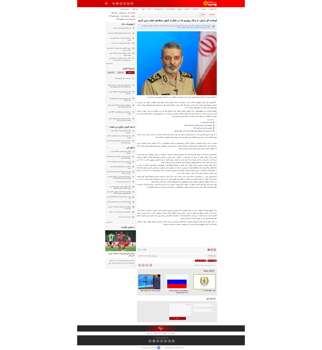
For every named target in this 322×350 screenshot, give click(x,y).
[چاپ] (211, 249)
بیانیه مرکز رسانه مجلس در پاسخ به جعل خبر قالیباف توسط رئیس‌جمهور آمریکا (119, 86)
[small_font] (139, 250)
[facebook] (139, 265)
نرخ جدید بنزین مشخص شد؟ (123, 78)
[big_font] (145, 250)
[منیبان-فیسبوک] (121, 3)
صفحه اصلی (213, 9)
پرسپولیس (122, 13)
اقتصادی (195, 9)
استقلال (113, 13)
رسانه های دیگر (158, 9)
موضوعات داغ (127, 24)
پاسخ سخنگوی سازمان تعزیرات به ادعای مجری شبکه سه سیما (119, 49)
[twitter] (147, 265)
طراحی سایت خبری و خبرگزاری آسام (149, 347)
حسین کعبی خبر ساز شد (124, 217)
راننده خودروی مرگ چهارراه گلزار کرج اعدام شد (119, 33)
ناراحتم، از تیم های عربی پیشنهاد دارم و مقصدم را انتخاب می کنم (120, 119)
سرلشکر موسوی (200, 261)
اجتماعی (187, 9)
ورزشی (179, 9)
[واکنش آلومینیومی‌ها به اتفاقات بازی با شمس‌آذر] (120, 240)
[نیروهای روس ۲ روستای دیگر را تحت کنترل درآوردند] (177, 281)
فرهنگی (156, 333)
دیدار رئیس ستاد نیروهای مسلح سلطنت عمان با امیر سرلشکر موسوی (193, 131)
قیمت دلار (131, 13)
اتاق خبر (130, 147)
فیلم (143, 9)
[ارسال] (208, 249)
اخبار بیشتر (108, 63)
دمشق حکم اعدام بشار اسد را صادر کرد (121, 43)
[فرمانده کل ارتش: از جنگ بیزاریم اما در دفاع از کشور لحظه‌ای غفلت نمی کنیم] (150, 265)
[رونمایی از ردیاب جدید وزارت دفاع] (149, 281)
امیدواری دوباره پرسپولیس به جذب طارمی (120, 212)
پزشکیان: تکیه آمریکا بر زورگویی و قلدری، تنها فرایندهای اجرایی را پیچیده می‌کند (119, 192)
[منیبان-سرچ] (173, 341)
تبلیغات (162, 338)
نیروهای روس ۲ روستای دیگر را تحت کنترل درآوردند (198, 125)
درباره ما (166, 338)
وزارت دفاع (211, 261)
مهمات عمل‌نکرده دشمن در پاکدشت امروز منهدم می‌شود (120, 54)
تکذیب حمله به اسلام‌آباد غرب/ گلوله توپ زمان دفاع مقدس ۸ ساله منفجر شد (120, 59)
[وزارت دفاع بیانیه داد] (204, 281)
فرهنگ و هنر (170, 9)
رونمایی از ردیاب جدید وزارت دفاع (203, 128)
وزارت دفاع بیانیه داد (206, 122)
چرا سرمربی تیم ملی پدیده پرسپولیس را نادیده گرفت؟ (119, 137)
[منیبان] (200, 3)
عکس (149, 9)
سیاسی (204, 9)
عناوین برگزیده (127, 227)
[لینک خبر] (214, 249)
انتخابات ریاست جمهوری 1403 (125, 19)
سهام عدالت (124, 16)
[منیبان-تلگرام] (131, 3)
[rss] (113, 3)
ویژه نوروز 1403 (113, 16)
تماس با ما (156, 338)
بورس (132, 16)
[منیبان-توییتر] (124, 3)
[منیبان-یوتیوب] (117, 3)
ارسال (177, 318)
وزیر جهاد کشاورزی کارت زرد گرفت (122, 28)
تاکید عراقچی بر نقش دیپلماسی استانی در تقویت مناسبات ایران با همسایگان (120, 187)
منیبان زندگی (125, 9)
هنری (148, 333)
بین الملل (135, 9)
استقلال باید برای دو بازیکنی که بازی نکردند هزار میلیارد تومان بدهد (119, 106)
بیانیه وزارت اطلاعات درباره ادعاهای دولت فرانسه (120, 39)
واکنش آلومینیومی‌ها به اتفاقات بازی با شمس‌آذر (121, 131)
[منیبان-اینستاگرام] (128, 3)
